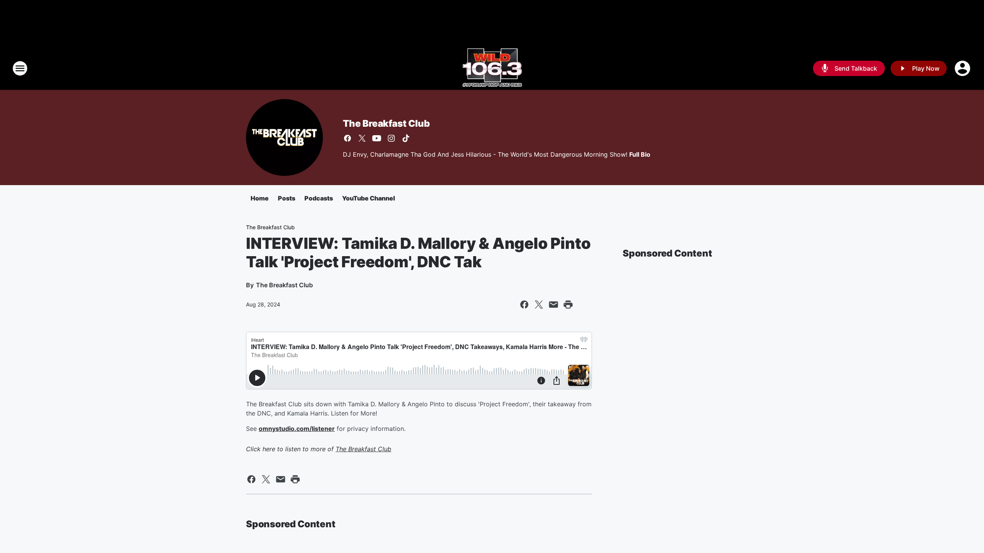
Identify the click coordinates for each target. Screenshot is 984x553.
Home (260, 198)
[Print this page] (568, 304)
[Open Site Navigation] (20, 68)
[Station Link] (492, 68)
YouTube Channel (368, 198)
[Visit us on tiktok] (406, 138)
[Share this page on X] (539, 304)
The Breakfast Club (386, 123)
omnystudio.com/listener (297, 428)
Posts (286, 198)
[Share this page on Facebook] (524, 304)
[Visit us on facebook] (347, 138)
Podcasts (318, 198)
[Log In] (963, 68)
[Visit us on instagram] (391, 138)
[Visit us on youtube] (376, 138)
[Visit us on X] (362, 138)
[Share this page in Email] (553, 304)
